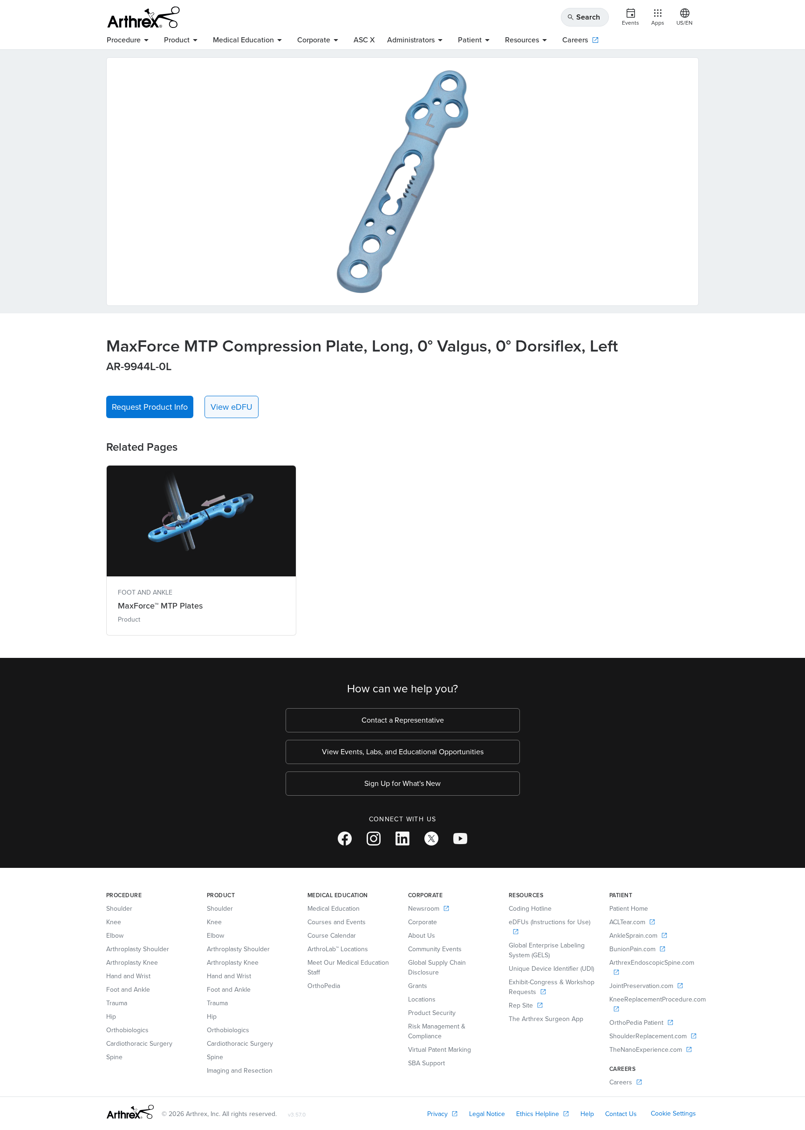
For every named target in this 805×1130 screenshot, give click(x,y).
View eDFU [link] (231, 407)
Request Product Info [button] (150, 407)
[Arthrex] (143, 17)
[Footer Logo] (130, 1112)
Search (583, 17)
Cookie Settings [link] (673, 1113)
